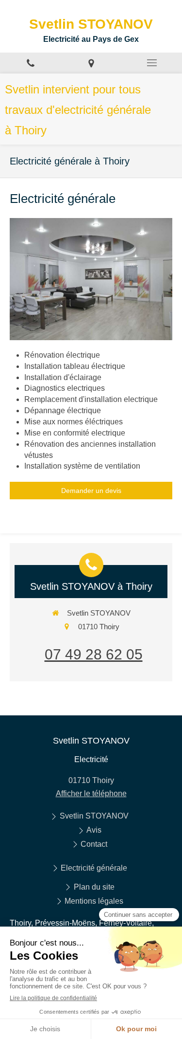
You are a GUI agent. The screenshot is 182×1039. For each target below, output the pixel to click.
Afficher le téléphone (91, 793)
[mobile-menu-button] (151, 63)
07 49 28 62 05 (94, 654)
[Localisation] (91, 63)
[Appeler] (30, 63)
